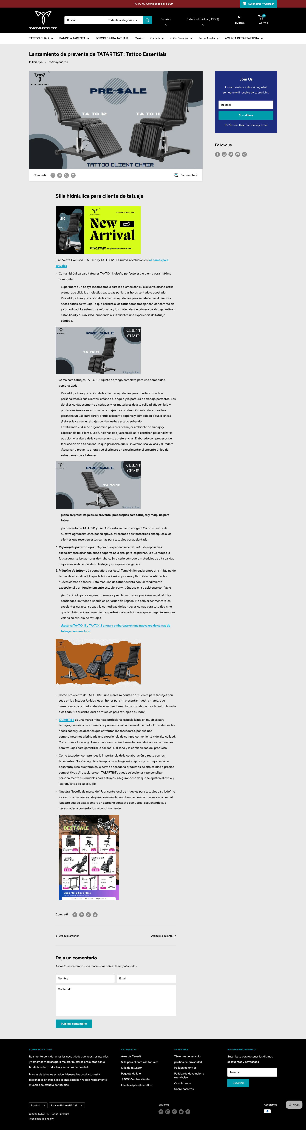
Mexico (139, 38)
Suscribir (238, 1083)
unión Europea (179, 38)
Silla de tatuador (131, 1067)
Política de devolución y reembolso (189, 1075)
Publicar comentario (74, 1023)
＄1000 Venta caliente (135, 1079)
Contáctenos (182, 1083)
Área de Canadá (131, 1056)
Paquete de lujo (131, 1073)
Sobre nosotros (184, 1089)
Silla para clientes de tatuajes (139, 1062)
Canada (155, 38)
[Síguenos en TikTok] (244, 154)
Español (35, 1105)
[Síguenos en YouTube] (237, 154)
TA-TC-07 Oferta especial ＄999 (153, 3)
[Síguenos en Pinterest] (230, 154)
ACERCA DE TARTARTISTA (242, 38)
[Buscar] (147, 20)
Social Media (207, 38)
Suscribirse (246, 115)
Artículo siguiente (161, 935)
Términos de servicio (187, 1056)
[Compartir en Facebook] (52, 175)
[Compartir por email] (73, 175)
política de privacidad (188, 1062)
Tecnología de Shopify (41, 1118)
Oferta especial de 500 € (137, 1085)
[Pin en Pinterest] (59, 175)
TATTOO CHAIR (39, 38)
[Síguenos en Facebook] (217, 154)
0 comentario (189, 175)
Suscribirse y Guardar (261, 3)
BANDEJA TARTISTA (72, 38)
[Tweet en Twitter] (66, 175)
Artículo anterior (69, 935)
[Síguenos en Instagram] (224, 154)
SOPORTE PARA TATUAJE (112, 38)
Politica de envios (185, 1067)
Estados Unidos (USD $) (64, 1105)
